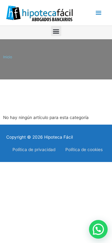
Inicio (7, 57)
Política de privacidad (33, 149)
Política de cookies (84, 149)
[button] (56, 31)
